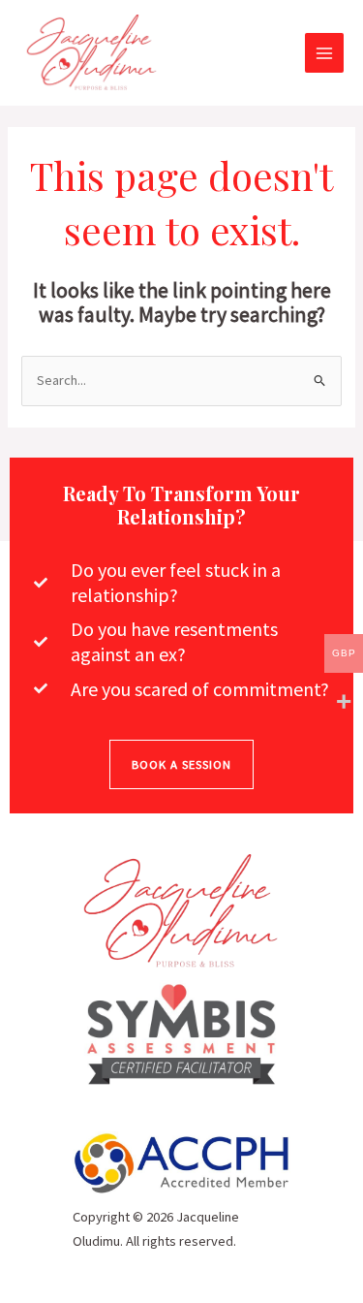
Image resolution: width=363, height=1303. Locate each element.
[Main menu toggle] (324, 52)
